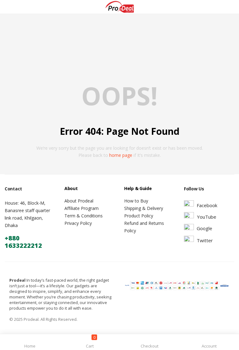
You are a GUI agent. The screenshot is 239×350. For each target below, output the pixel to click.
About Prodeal (78, 201)
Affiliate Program (81, 208)
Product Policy (138, 216)
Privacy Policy (78, 223)
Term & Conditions (83, 216)
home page (120, 155)
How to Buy (136, 201)
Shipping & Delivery (143, 208)
